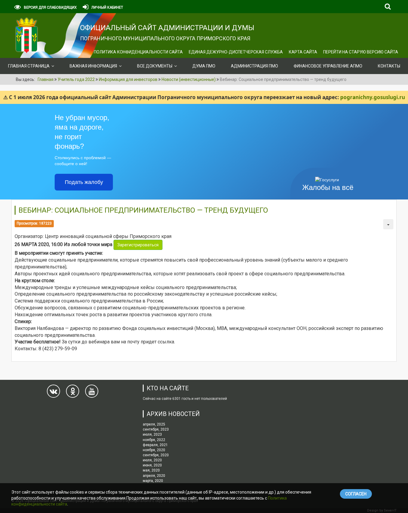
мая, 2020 (151, 470)
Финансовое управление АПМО (328, 66)
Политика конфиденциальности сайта (138, 52)
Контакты (389, 66)
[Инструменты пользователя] (388, 224)
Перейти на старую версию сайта (360, 52)
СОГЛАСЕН (355, 494)
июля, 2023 (152, 434)
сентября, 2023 (156, 429)
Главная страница (29, 66)
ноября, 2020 (154, 450)
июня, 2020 (152, 465)
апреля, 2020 (154, 476)
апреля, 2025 (154, 424)
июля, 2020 (152, 460)
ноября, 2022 (154, 440)
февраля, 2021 (155, 445)
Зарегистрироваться (138, 244)
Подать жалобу (84, 182)
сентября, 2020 (156, 455)
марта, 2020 (153, 481)
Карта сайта (303, 52)
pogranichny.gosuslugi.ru (372, 97)
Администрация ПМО (254, 66)
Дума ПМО (203, 66)
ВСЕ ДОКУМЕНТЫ (154, 66)
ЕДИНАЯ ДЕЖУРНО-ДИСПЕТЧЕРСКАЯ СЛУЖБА (236, 52)
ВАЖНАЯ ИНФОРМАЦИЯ (93, 66)
